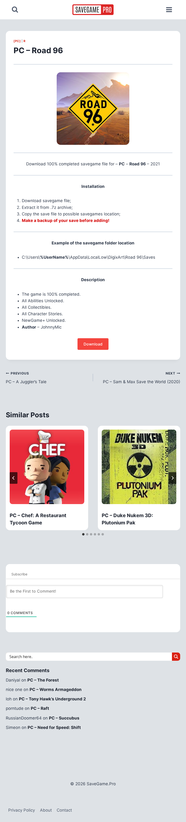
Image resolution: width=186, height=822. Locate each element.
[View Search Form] (15, 9)
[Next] (172, 478)
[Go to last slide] (13, 478)
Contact (64, 810)
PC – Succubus (64, 718)
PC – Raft (40, 708)
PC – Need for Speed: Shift (54, 727)
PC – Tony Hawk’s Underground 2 (52, 699)
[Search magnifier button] (176, 657)
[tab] (83, 534)
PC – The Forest (43, 680)
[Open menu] (168, 9)
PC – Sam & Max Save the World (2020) (141, 377)
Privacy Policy (21, 810)
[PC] (17, 41)
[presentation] (47, 467)
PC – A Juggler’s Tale (26, 377)
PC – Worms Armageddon (56, 689)
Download (93, 344)
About (46, 810)
